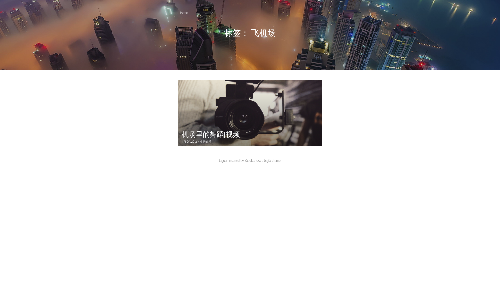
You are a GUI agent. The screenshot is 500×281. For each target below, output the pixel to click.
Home (184, 13)
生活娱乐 (205, 141)
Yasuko (249, 160)
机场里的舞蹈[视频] (212, 134)
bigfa (267, 160)
